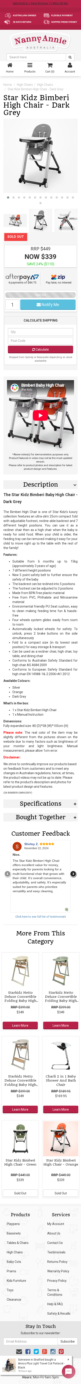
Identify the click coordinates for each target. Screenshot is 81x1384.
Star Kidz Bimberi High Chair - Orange (60, 1162)
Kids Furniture (16, 1280)
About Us (53, 1233)
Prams (11, 1271)
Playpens (13, 1224)
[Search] (70, 57)
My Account (55, 1224)
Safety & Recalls (58, 1313)
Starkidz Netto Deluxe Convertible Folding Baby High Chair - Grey (20, 1082)
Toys (10, 1290)
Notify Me (50, 304)
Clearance (14, 1299)
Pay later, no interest (59, 282)
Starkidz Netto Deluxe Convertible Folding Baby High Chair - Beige (20, 999)
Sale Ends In (40, 3)
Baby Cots (14, 1262)
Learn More (20, 1025)
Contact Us (55, 1243)
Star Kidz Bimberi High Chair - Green (20, 1162)
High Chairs (25, 84)
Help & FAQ (55, 1304)
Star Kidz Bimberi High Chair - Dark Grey (35, 89)
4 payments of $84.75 (22, 282)
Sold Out (20, 1193)
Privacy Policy (57, 1280)
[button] (8, 197)
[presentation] (8, 874)
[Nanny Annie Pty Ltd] (40, 41)
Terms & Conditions (54, 1292)
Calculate (42, 349)
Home (7, 84)
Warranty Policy (58, 1271)
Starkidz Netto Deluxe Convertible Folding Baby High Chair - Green (61, 999)
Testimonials (56, 1252)
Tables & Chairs (18, 1243)
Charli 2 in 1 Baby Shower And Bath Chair (61, 1080)
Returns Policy (57, 1262)
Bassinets (14, 1233)
